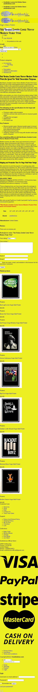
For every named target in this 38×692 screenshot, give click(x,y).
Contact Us (7, 511)
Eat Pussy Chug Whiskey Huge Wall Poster (13, 323)
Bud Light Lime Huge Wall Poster (10, 305)
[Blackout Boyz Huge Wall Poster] (11, 458)
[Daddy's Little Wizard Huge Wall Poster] (11, 423)
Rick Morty (7, 536)
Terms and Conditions (10, 654)
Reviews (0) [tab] (7, 72)
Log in (14, 683)
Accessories (7, 63)
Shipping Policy (8, 521)
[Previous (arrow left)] (0, 691)
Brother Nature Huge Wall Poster (10, 499)
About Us (6, 507)
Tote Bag (6, 20)
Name (2, 256)
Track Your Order (9, 513)
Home (5, 19)
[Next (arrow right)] (2, 691)
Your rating (4, 238)
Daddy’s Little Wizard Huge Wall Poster (12, 429)
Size (1, 47)
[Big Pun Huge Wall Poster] (11, 387)
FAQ (5, 510)
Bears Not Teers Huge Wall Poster (10, 314)
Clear (15, 47)
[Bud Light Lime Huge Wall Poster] (11, 299)
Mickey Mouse (8, 533)
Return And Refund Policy (12, 519)
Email (2, 259)
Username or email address (9, 677)
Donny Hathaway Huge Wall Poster (11, 358)
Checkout (7, 524)
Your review (4, 241)
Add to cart (3, 51)
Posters (6, 22)
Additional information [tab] (10, 71)
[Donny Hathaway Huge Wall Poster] (11, 352)
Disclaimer (7, 652)
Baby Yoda (7, 531)
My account (7, 522)
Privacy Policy (8, 651)
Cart (5, 525)
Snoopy (6, 534)
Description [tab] (7, 69)
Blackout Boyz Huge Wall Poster (10, 464)
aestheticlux (13, 216)
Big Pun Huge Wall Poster (8, 393)
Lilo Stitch (7, 538)
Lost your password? (6, 686)
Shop (7, 25)
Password (3, 680)
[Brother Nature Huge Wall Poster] (11, 493)
